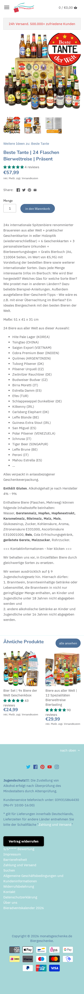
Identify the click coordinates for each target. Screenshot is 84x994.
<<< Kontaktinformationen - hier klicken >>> (37, 548)
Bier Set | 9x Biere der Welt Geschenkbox (20, 692)
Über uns (10, 902)
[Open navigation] (6, 7)
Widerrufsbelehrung (18, 886)
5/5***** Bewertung (18, 849)
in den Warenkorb (37, 208)
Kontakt (9, 892)
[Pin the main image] (29, 189)
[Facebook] (35, 766)
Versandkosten (30, 178)
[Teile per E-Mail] (35, 189)
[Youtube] (49, 766)
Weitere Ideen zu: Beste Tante (26, 143)
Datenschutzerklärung (20, 897)
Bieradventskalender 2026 (23, 908)
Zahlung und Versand (55, 824)
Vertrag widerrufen (24, 841)
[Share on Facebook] (18, 189)
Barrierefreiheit (15, 859)
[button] (14, 167)
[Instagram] (57, 766)
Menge (8, 200)
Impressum (12, 854)
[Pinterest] (42, 766)
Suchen (9, 870)
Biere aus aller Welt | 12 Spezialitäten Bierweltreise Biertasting (61, 697)
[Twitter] (28, 766)
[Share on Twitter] (24, 189)
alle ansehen (68, 643)
